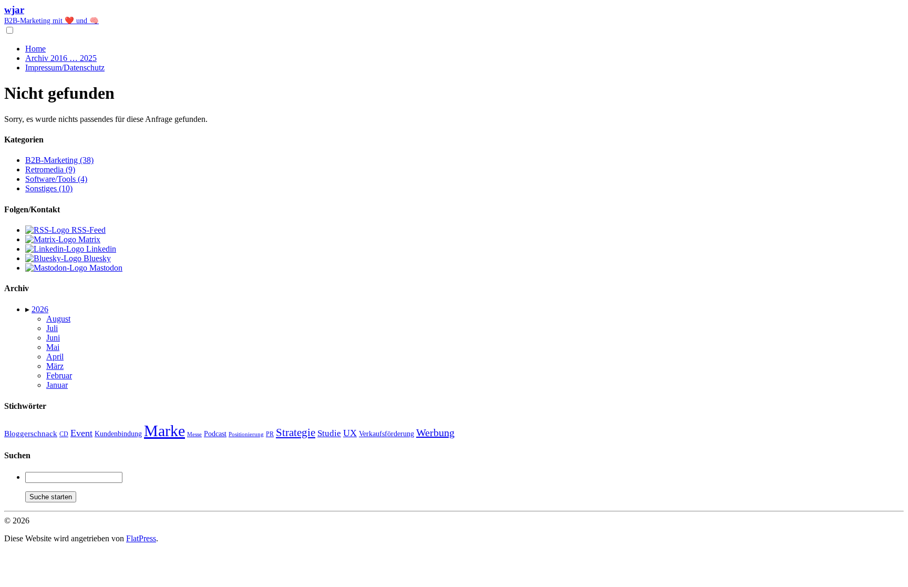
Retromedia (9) (50, 169)
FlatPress (141, 538)
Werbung (435, 432)
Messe (194, 434)
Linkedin (100, 248)
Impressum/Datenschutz (65, 67)
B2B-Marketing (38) (59, 160)
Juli (52, 328)
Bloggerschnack (30, 433)
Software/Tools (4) (56, 178)
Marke (164, 430)
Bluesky (96, 258)
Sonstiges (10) (49, 188)
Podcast (215, 434)
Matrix (88, 239)
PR (270, 434)
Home (35, 48)
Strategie (295, 432)
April (55, 356)
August (58, 318)
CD (63, 434)
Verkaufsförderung (386, 434)
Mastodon (104, 267)
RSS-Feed (87, 229)
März (55, 366)
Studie (329, 433)
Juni (53, 337)
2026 (40, 309)
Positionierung (246, 434)
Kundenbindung (118, 434)
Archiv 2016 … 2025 (61, 58)
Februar (59, 375)
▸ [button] (28, 309)
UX (350, 433)
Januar (57, 384)
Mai (52, 347)
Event (81, 433)
